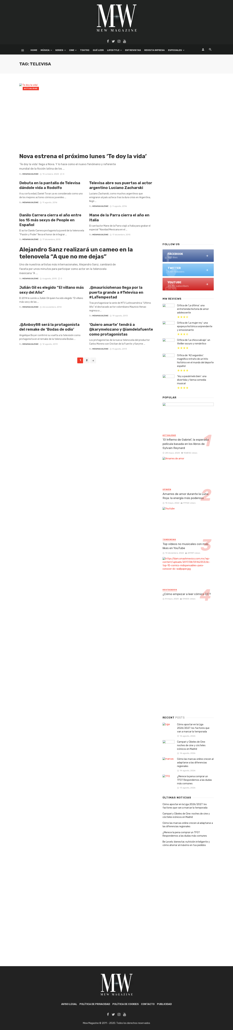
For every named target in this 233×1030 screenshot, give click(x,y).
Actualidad (31, 89)
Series (59, 50)
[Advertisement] (188, 185)
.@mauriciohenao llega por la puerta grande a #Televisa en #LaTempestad (116, 292)
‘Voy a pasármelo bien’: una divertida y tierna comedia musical (191, 380)
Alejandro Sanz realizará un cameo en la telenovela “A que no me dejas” (76, 253)
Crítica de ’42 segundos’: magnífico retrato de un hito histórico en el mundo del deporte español (195, 361)
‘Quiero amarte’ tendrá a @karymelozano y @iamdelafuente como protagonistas (121, 329)
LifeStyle (113, 50)
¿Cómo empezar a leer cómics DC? (187, 594)
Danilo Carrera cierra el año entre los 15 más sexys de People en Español (50, 220)
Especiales (175, 50)
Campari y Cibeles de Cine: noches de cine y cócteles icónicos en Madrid (191, 745)
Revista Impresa (154, 50)
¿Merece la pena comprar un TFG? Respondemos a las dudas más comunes (194, 780)
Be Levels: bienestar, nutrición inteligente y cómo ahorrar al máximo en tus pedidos (186, 843)
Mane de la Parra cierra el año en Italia (119, 217)
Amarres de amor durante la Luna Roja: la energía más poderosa (185, 496)
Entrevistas (133, 50)
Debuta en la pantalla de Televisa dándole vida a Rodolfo (49, 185)
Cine (71, 50)
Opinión (167, 489)
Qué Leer (98, 50)
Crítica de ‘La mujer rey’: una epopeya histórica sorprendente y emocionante (194, 326)
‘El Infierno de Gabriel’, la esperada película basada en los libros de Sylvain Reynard (186, 444)
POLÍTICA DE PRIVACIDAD (94, 1004)
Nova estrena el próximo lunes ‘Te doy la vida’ (83, 156)
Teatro (84, 50)
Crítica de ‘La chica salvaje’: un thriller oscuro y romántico (193, 342)
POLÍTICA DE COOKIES (125, 1004)
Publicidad (164, 1004)
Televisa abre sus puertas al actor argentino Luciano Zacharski (120, 185)
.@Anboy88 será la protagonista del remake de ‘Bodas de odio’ (49, 326)
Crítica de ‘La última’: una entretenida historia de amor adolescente (193, 309)
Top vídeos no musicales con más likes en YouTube (185, 546)
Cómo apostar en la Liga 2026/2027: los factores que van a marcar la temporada (193, 728)
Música (45, 50)
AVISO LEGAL (69, 1004)
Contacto (148, 1004)
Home (34, 50)
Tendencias (169, 539)
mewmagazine (30, 174)
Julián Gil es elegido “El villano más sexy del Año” (51, 289)
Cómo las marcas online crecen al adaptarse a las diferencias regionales (195, 763)
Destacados (170, 590)
